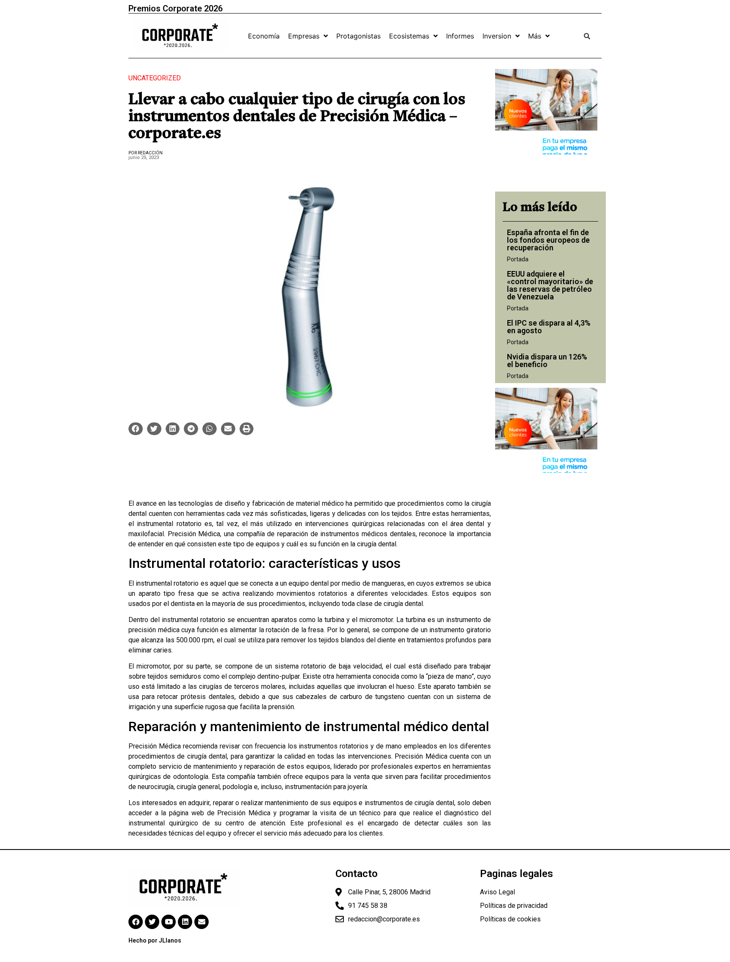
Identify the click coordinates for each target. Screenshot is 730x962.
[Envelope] (201, 922)
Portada (517, 259)
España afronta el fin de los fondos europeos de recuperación (548, 240)
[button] (135, 428)
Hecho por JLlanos (154, 940)
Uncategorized (154, 78)
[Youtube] (168, 922)
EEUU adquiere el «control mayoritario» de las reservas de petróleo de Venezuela (550, 285)
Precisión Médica (194, 534)
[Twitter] (152, 922)
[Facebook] (135, 922)
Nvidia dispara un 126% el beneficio (547, 360)
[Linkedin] (185, 922)
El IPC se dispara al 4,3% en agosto (549, 326)
